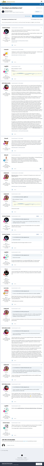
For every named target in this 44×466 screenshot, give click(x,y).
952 (7, 297)
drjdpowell (6, 172)
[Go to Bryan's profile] (6, 272)
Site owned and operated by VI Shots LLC (22, 459)
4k (6, 92)
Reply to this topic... (11, 445)
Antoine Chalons (6, 27)
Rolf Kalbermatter (6, 83)
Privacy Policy (20, 457)
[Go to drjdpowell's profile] (6, 176)
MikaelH (6, 155)
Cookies (25, 457)
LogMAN (6, 66)
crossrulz (6, 49)
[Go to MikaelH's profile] (6, 158)
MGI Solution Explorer (36, 127)
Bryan (6, 269)
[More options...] (41, 27)
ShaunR (6, 138)
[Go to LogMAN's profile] (6, 70)
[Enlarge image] (27, 73)
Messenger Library (15, 175)
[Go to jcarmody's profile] (6, 291)
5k (6, 147)
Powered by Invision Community (22, 460)
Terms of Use (16, 464)
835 (7, 164)
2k (6, 182)
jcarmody (6, 288)
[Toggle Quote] (13, 196)
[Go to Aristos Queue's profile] (6, 426)
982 (7, 37)
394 (7, 278)
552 (7, 58)
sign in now (25, 441)
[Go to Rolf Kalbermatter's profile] (6, 87)
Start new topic (27, 16)
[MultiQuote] (12, 45)
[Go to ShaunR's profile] (6, 142)
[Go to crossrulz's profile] (6, 53)
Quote (15, 45)
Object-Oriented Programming (18, 12)
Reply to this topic (37, 16)
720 (7, 75)
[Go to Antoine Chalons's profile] (3, 11)
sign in (29, 22)
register (32, 22)
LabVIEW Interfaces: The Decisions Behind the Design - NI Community (29, 408)
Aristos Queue (6, 422)
